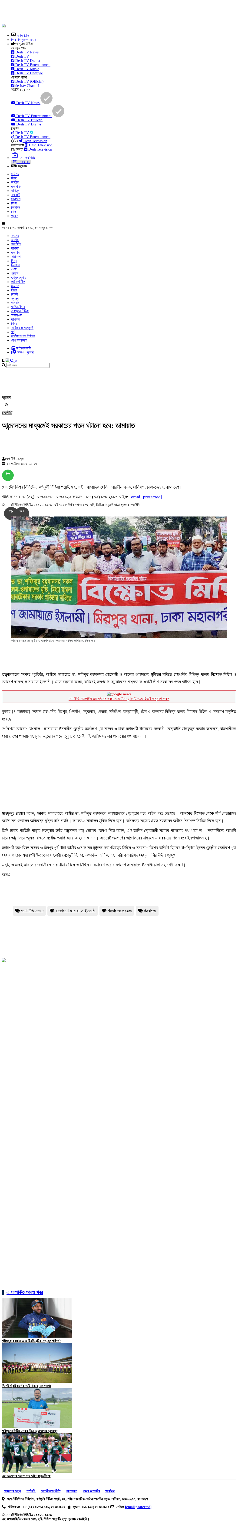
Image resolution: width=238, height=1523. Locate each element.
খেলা (14, 212)
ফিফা (14, 178)
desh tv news (120, 910)
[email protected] (145, 496)
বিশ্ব (14, 203)
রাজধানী (15, 195)
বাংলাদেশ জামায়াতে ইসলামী (76, 910)
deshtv (150, 910)
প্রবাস (14, 216)
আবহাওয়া (16, 315)
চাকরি (14, 294)
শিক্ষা (14, 290)
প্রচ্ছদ (6, 397)
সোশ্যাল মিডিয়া (20, 311)
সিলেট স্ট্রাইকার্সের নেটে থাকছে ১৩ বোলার (26, 1386)
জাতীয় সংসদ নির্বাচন (23, 336)
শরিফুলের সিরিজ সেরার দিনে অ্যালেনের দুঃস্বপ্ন (29, 1431)
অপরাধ (15, 303)
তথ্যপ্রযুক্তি (18, 278)
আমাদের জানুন (12, 1491)
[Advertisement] (114, 12)
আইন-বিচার (18, 307)
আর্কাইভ (110, 1491)
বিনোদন (15, 207)
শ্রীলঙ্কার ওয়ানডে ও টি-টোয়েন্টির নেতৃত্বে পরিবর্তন (31, 1341)
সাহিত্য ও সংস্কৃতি (22, 328)
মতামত (15, 286)
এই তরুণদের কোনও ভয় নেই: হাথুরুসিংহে (26, 1476)
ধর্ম (12, 332)
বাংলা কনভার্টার (91, 1491)
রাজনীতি (16, 186)
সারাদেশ (15, 199)
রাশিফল (15, 319)
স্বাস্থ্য (15, 298)
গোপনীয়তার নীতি (50, 1491)
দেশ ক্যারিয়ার (19, 340)
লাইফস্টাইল (18, 282)
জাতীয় (15, 182)
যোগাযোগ (71, 1491)
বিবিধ (14, 324)
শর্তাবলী (31, 1491)
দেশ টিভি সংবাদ (32, 910)
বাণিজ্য (15, 191)
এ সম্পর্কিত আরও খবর (25, 1292)
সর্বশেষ (15, 174)
